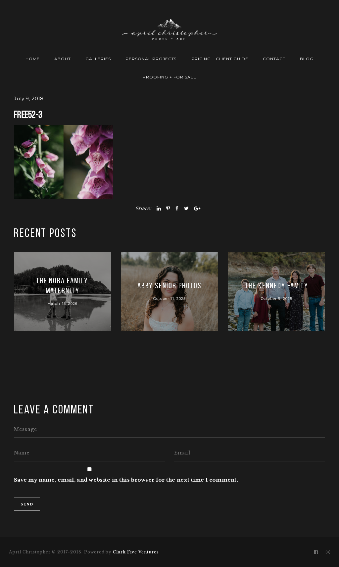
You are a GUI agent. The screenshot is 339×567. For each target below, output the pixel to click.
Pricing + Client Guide (219, 58)
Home (32, 58)
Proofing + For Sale (169, 76)
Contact (274, 58)
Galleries (98, 58)
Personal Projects (150, 58)
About (62, 58)
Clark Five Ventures (136, 551)
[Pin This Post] (168, 208)
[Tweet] (186, 208)
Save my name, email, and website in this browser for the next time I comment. (126, 480)
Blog (307, 58)
